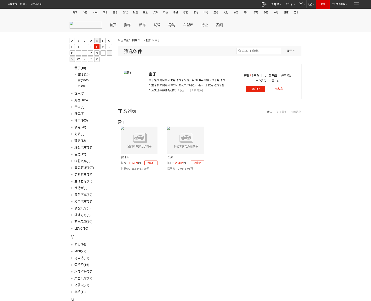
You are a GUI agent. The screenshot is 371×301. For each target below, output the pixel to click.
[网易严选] (290, 4)
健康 (286, 12)
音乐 (115, 12)
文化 (226, 12)
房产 (246, 12)
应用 (22, 4)
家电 (195, 12)
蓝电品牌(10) (83, 221)
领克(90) (80, 127)
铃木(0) (79, 93)
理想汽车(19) (83, 147)
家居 (256, 12)
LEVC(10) (81, 228)
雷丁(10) (80, 68)
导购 (171, 25)
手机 (175, 12)
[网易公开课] (276, 4)
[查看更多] (196, 90)
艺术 (296, 12)
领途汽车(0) (82, 208)
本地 (276, 12)
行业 (204, 25)
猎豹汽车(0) (82, 161)
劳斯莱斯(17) (83, 174)
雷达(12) (80, 154)
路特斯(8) (80, 188)
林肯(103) (81, 120)
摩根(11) (80, 291)
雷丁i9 (125, 157)
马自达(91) (81, 258)
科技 (165, 12)
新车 (142, 25)
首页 (113, 25)
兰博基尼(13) (83, 181)
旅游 (236, 12)
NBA (95, 12)
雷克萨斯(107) (84, 167)
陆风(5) (79, 113)
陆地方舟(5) (82, 215)
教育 (266, 12)
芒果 (170, 157)
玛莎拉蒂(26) (83, 271)
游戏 (125, 12)
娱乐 (105, 12)
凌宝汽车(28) (83, 201)
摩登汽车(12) (83, 278)
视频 (219, 25)
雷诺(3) (79, 107)
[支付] (301, 4)
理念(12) (80, 140)
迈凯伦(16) (81, 264)
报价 (148, 40)
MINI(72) (80, 251)
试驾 (157, 25)
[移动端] (264, 4)
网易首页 (12, 4)
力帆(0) (79, 134)
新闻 (75, 12)
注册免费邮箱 (338, 4)
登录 (323, 4)
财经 (135, 12)
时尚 (205, 12)
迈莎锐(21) (81, 285)
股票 (145, 12)
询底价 (256, 88)
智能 (185, 12)
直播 (216, 12)
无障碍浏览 (36, 4)
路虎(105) (81, 100)
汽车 (155, 12)
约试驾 (279, 88)
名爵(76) (80, 244)
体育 (85, 12)
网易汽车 (137, 40)
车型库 (188, 25)
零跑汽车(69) (83, 194)
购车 (127, 25)
